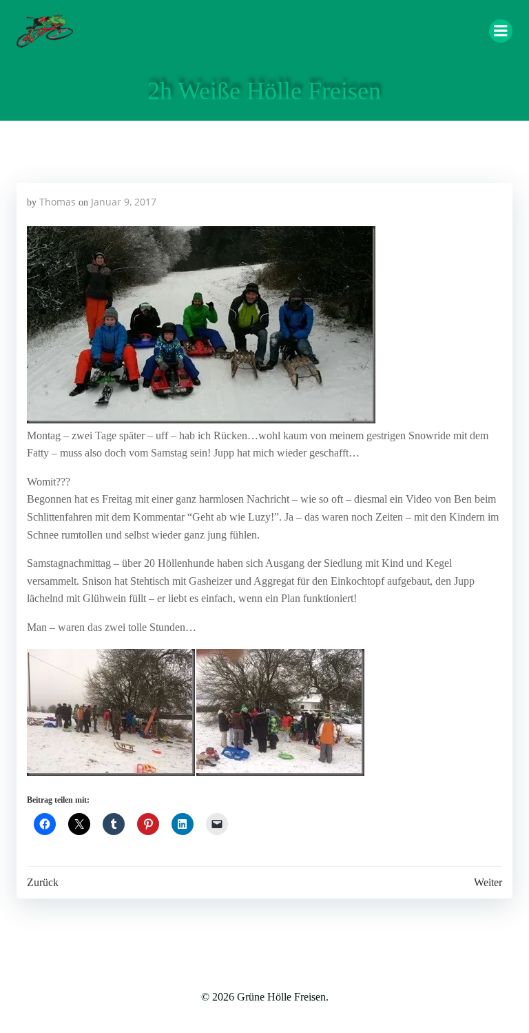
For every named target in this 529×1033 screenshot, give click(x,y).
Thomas (57, 201)
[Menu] (500, 31)
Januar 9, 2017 (123, 201)
